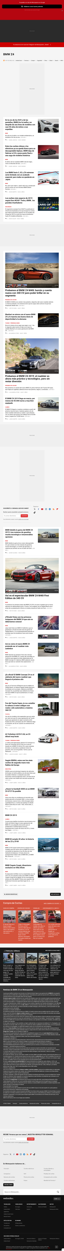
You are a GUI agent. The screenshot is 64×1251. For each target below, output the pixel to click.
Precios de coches (45, 1103)
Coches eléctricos (23, 1103)
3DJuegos (17, 1206)
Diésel (50, 60)
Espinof (28, 1209)
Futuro (25, 1180)
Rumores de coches (34, 1103)
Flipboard (57, 509)
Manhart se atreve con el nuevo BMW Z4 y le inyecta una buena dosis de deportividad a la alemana (20, 316)
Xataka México (7, 1238)
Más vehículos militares (52, 950)
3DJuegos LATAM (19, 1238)
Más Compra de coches (51, 903)
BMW (6, 133)
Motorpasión (53, 1206)
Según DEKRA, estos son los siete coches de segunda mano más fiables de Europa (18, 762)
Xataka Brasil (7, 1241)
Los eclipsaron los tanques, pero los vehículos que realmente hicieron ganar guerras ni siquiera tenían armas (55, 970)
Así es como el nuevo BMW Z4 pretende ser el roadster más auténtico (17, 646)
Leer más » (23, 137)
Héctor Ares (13, 308)
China (45, 60)
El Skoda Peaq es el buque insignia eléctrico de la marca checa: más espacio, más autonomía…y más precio (9, 929)
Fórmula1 (15, 1103)
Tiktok (34, 512)
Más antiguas (55, 894)
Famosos (26, 60)
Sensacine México (31, 1238)
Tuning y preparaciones (12, 323)
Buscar (58, 1191)
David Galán (12, 218)
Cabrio (7, 407)
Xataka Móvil (7, 1209)
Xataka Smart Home (8, 1214)
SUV (25, 1174)
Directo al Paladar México (42, 1239)
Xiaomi (56, 60)
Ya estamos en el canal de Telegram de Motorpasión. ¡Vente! (31, 44)
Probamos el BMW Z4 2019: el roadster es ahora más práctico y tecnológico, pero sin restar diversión (27, 379)
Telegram (49, 509)
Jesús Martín (12, 192)
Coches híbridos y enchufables (49, 1169)
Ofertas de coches (24, 908)
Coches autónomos (9, 1180)
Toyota (7, 714)
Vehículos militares (13, 951)
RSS (53, 509)
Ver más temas (8, 1184)
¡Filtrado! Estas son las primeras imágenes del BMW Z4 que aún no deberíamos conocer (19, 619)
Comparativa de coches (57, 1103)
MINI (61, 60)
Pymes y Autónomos (20, 1225)
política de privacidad (23, 519)
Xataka (5, 1206)
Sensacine (29, 1206)
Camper (33, 60)
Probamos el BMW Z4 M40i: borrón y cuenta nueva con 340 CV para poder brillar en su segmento (28, 293)
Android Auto (19, 60)
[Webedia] (8, 1198)
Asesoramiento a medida (51, 908)
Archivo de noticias (11, 894)
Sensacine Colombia (31, 1241)
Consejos (36, 908)
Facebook (38, 509)
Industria (8, 769)
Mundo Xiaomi (7, 1216)
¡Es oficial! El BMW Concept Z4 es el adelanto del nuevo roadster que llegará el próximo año (19, 677)
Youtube (42, 509)
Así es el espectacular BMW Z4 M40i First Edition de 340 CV (27, 597)
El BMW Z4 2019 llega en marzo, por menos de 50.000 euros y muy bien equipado (20, 400)
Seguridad (39, 60)
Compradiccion (7, 1228)
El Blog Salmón (18, 1223)
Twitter (34, 509)
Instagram (46, 509)
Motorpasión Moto (54, 1209)
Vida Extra (17, 1209)
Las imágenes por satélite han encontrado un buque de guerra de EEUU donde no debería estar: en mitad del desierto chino (20, 971)
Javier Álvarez (13, 552)
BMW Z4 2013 (11, 815)
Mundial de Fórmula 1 (50, 1180)
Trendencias (7, 1223)
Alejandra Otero (14, 333)
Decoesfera (6, 1225)
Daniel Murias (13, 140)
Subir (55, 1198)
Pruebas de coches (11, 299)
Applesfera (6, 1211)
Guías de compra (8, 908)
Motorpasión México (54, 1238)
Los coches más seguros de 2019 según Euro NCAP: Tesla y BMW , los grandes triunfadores (20, 200)
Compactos (7, 1174)
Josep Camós (13, 782)
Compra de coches (12, 903)
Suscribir (24, 515)
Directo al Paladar (42, 1206)
